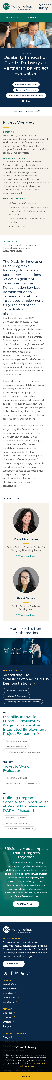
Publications (11, 17)
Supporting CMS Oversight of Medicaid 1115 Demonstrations (26, 679)
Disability (32, 783)
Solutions (8, 1001)
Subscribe (12, 964)
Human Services (13, 783)
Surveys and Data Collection (19, 829)
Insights (8, 992)
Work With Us (24, 904)
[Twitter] (6, 972)
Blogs (6, 1037)
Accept (26, 1076)
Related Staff (32, 111)
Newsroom (9, 997)
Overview (18, 111)
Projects (31, 17)
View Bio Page (27, 555)
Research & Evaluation (26, 84)
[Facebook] (11, 972)
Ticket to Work (16, 768)
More (27, 101)
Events (7, 1021)
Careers (7, 1012)
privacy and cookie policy (32, 1064)
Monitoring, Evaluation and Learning (26, 95)
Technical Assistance (26, 90)
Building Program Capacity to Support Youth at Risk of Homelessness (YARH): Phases (26, 804)
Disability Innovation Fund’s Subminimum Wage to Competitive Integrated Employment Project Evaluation (24, 725)
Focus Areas (10, 988)
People (7, 1026)
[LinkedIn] (16, 972)
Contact (8, 1017)
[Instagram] (22, 972)
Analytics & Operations (17, 696)
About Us (8, 983)
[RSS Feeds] (28, 972)
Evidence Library (44, 6)
